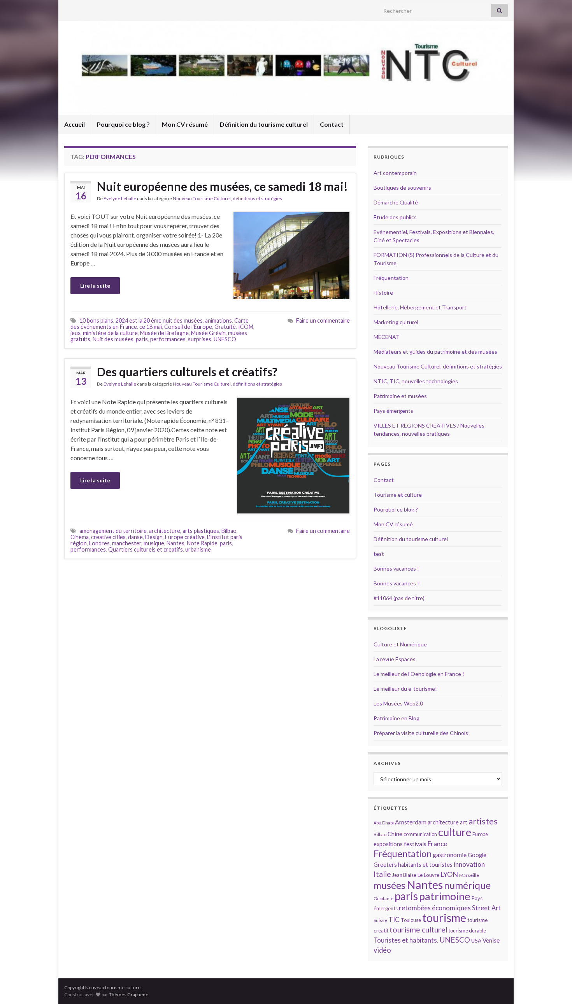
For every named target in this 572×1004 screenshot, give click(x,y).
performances (168, 339)
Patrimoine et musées (400, 396)
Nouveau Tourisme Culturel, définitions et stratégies (227, 198)
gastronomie (450, 854)
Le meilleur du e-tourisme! (405, 688)
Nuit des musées (113, 339)
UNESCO (225, 339)
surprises (199, 339)
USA (476, 941)
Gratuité (225, 326)
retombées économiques (435, 908)
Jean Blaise (404, 875)
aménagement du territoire (113, 530)
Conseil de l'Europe (188, 326)
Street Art (486, 908)
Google (477, 855)
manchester (126, 543)
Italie (382, 874)
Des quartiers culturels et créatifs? (187, 372)
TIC (394, 919)
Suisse (380, 920)
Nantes (175, 543)
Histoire (383, 292)
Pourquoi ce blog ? (123, 124)
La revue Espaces (395, 659)
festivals (415, 843)
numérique (467, 885)
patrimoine (444, 896)
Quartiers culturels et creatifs (145, 549)
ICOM (245, 326)
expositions (388, 844)
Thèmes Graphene (128, 994)
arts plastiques (200, 530)
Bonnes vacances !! (397, 583)
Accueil (74, 124)
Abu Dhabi (384, 822)
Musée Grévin (208, 333)
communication (420, 834)
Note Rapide (202, 543)
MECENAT (387, 337)
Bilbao (229, 530)
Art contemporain (395, 172)
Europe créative (185, 537)
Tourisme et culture (398, 494)
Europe (480, 834)
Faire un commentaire (323, 320)
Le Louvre (428, 875)
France (437, 844)
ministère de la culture (110, 333)
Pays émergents (393, 410)
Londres (99, 543)
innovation (469, 864)
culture (454, 832)
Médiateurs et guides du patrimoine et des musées (435, 351)
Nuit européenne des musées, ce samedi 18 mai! (222, 186)
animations (218, 320)
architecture (164, 530)
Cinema (79, 537)
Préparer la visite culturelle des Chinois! (422, 733)
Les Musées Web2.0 (398, 703)
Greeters (385, 864)
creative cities (108, 537)
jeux (75, 333)
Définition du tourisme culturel (264, 124)
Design (154, 537)
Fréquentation (391, 277)
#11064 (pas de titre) (399, 598)
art (463, 822)
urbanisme (198, 549)
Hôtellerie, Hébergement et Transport (420, 307)
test (379, 553)
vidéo (382, 950)
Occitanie (383, 898)
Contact (332, 124)
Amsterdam (410, 822)
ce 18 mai (150, 326)
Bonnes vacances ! (396, 568)
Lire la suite (95, 285)
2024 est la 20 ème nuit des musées (159, 320)
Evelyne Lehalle (120, 198)
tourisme (444, 917)
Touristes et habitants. (406, 940)
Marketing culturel (396, 322)
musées (389, 885)
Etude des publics (395, 217)
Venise (491, 940)
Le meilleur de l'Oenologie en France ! (419, 673)
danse (135, 537)
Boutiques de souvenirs (402, 187)
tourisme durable (467, 930)
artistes (483, 821)
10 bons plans (96, 320)
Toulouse (411, 920)
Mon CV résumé (185, 124)
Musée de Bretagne (164, 333)
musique (154, 543)
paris (142, 339)
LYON (449, 874)
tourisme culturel (418, 929)
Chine (395, 833)
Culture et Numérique (400, 644)
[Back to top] (554, 986)
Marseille (469, 875)
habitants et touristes (425, 864)
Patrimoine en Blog (396, 718)
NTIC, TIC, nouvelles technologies (416, 381)
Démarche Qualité (396, 202)
